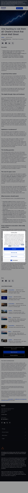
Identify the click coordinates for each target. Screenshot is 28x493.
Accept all (14, 248)
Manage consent (14, 256)
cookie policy (11, 245)
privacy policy (19, 245)
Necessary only (14, 252)
